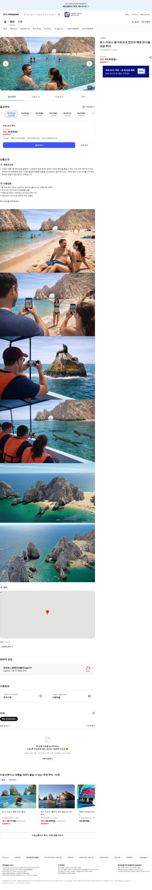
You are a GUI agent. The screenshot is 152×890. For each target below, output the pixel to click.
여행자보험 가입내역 (86, 857)
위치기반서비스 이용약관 (53, 857)
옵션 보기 (39, 145)
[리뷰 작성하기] (93, 713)
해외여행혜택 (73, 28)
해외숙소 (14, 28)
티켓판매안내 (103, 857)
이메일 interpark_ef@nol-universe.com (130, 869)
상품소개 (36, 96)
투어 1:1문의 (62, 873)
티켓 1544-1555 (75, 867)
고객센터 (129, 857)
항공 (5, 28)
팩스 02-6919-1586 (64, 869)
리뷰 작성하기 (47, 759)
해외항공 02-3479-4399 (66, 871)
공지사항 (117, 857)
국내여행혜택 (87, 28)
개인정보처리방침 (32, 857)
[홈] (5, 21)
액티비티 (12, 780)
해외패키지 (25, 28)
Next (95, 802)
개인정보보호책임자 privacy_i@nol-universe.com (134, 871)
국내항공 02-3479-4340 (84, 871)
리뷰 (83, 96)
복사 (8, 642)
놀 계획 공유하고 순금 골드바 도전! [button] (39, 14)
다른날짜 (89, 107)
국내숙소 (47, 28)
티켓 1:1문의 (71, 873)
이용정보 (59, 96)
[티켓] (20, 21)
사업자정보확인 (28, 869)
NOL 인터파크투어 (9, 719)
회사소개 (5, 857)
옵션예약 (12, 96)
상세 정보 (84, 145)
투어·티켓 (37, 28)
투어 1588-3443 (63, 867)
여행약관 (70, 857)
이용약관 (17, 857)
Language (143, 857)
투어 (3, 780)
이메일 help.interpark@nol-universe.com (85, 869)
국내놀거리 (59, 28)
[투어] (12, 21)
